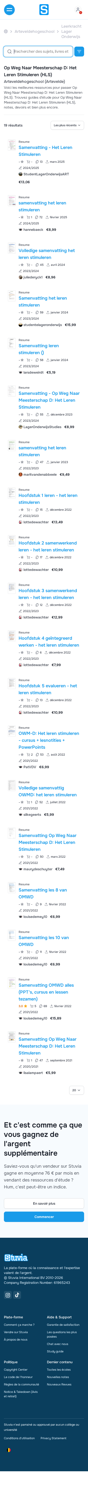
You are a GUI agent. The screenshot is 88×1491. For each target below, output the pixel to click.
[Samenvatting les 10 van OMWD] (12, 935)
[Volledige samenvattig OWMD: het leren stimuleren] (12, 785)
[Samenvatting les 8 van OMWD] (12, 887)
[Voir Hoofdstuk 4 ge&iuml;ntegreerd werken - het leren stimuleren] (44, 648)
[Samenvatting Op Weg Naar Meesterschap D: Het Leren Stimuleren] (12, 833)
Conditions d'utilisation (19, 1438)
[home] (44, 9)
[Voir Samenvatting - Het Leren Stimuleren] (44, 161)
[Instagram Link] (8, 1295)
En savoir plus (44, 1203)
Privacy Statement (53, 1438)
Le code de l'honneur (18, 1377)
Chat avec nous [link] (57, 1344)
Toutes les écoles (59, 1370)
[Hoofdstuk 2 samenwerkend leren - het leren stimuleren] (12, 540)
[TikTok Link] (17, 1295)
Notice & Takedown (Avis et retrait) (21, 1394)
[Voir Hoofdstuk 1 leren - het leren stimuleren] (44, 505)
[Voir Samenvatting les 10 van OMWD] (44, 947)
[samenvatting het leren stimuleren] (12, 200)
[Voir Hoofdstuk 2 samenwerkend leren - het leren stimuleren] (44, 553)
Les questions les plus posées (62, 1334)
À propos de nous (15, 1340)
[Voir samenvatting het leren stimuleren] (44, 213)
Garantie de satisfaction (63, 1325)
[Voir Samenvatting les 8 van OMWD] (44, 900)
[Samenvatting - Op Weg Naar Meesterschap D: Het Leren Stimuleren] (12, 391)
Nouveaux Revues (59, 1384)
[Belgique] (6, 31)
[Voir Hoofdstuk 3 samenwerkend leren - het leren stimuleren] (44, 600)
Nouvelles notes (58, 1377)
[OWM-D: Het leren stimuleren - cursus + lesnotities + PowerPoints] (12, 731)
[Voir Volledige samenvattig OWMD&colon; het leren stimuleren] (44, 798)
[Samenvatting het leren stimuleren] (12, 295)
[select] (67, 125)
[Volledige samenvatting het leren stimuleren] (12, 248)
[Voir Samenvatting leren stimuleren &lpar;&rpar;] (44, 356)
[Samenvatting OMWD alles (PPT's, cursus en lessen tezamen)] (12, 982)
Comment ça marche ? (19, 1325)
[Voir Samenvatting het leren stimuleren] (44, 308)
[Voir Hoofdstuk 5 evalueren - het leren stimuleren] (44, 696)
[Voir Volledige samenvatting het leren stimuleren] (44, 260)
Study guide (55, 1351)
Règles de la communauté (21, 1384)
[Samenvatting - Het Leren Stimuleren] (12, 145)
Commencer (44, 1217)
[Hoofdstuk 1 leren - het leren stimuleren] (12, 493)
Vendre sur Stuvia (16, 1332)
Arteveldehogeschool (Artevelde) (34, 81)
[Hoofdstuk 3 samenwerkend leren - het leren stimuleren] (12, 588)
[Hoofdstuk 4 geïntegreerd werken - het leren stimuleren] (12, 635)
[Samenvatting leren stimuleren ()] (12, 343)
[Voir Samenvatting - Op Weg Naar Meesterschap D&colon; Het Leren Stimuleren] (44, 407)
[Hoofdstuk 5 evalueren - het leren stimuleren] (12, 683)
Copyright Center (15, 1370)
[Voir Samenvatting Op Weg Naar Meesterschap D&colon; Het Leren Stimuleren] (44, 849)
